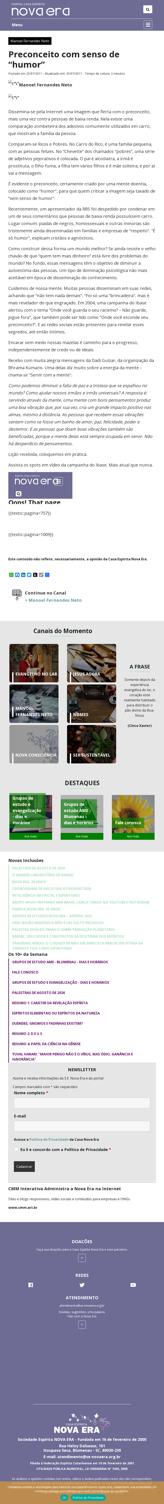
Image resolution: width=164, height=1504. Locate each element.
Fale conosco (25, 972)
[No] (159, 1493)
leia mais (31, 836)
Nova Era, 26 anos (29, 881)
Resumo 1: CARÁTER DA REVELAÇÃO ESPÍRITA (50, 1003)
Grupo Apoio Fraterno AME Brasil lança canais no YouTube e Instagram (80, 902)
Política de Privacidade (49, 1139)
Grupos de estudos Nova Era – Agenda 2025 (52, 916)
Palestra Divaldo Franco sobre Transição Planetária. (63, 929)
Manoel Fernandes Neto (29, 41)
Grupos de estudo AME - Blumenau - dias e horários (60, 962)
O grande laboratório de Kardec (43, 875)
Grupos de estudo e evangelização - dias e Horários (60, 982)
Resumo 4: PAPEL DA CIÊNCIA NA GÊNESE (46, 1044)
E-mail (20, 1116)
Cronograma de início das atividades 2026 (51, 888)
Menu (17, 24)
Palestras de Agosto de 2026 (38, 868)
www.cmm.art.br (22, 1207)
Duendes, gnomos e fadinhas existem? (47, 1023)
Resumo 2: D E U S (27, 1033)
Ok (64, 1497)
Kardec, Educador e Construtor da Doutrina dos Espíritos (68, 936)
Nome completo (31, 1093)
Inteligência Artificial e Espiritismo (46, 895)
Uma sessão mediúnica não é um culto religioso (58, 922)
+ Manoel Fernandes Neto (53, 600)
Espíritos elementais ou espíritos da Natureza (56, 1013)
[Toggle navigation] (147, 9)
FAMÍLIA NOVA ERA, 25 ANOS (36, 909)
